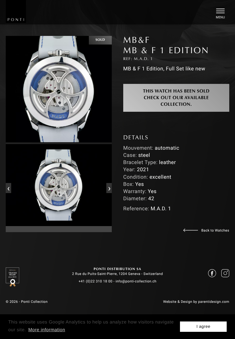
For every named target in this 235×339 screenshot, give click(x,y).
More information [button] (46, 330)
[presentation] (8, 188)
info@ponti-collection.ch (135, 281)
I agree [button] (203, 326)
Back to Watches (215, 230)
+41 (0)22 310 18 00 (95, 281)
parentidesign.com (213, 302)
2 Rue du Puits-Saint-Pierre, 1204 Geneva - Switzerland (117, 274)
